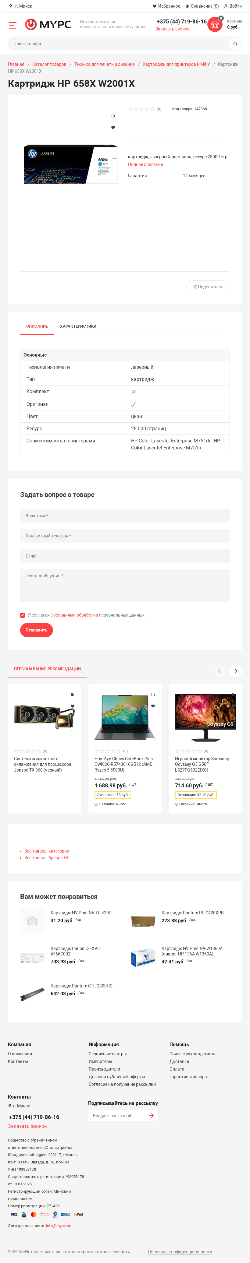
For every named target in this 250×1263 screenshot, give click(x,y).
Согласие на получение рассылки (122, 1084)
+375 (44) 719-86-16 (182, 21)
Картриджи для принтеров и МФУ (176, 64)
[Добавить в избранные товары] (72, 706)
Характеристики (78, 326)
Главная (16, 64)
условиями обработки (76, 615)
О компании (20, 1053)
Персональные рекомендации (47, 669)
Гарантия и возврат (189, 1076)
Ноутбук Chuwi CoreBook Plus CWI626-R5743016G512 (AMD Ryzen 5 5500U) (124, 764)
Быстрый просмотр (44, 717)
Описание (37, 326)
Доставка (179, 1061)
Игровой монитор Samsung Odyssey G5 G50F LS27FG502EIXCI (202, 764)
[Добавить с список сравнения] (72, 694)
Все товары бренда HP (47, 857)
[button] (235, 670)
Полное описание (145, 164)
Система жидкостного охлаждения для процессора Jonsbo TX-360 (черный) (42, 764)
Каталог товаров (49, 64)
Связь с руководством (192, 1053)
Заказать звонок (172, 28)
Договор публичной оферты (117, 1076)
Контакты (18, 1061)
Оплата (177, 1069)
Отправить (37, 630)
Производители (104, 1069)
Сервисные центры (108, 1053)
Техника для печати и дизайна (104, 64)
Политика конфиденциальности (180, 1251)
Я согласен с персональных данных (86, 615)
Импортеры (100, 1061)
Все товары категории (46, 851)
